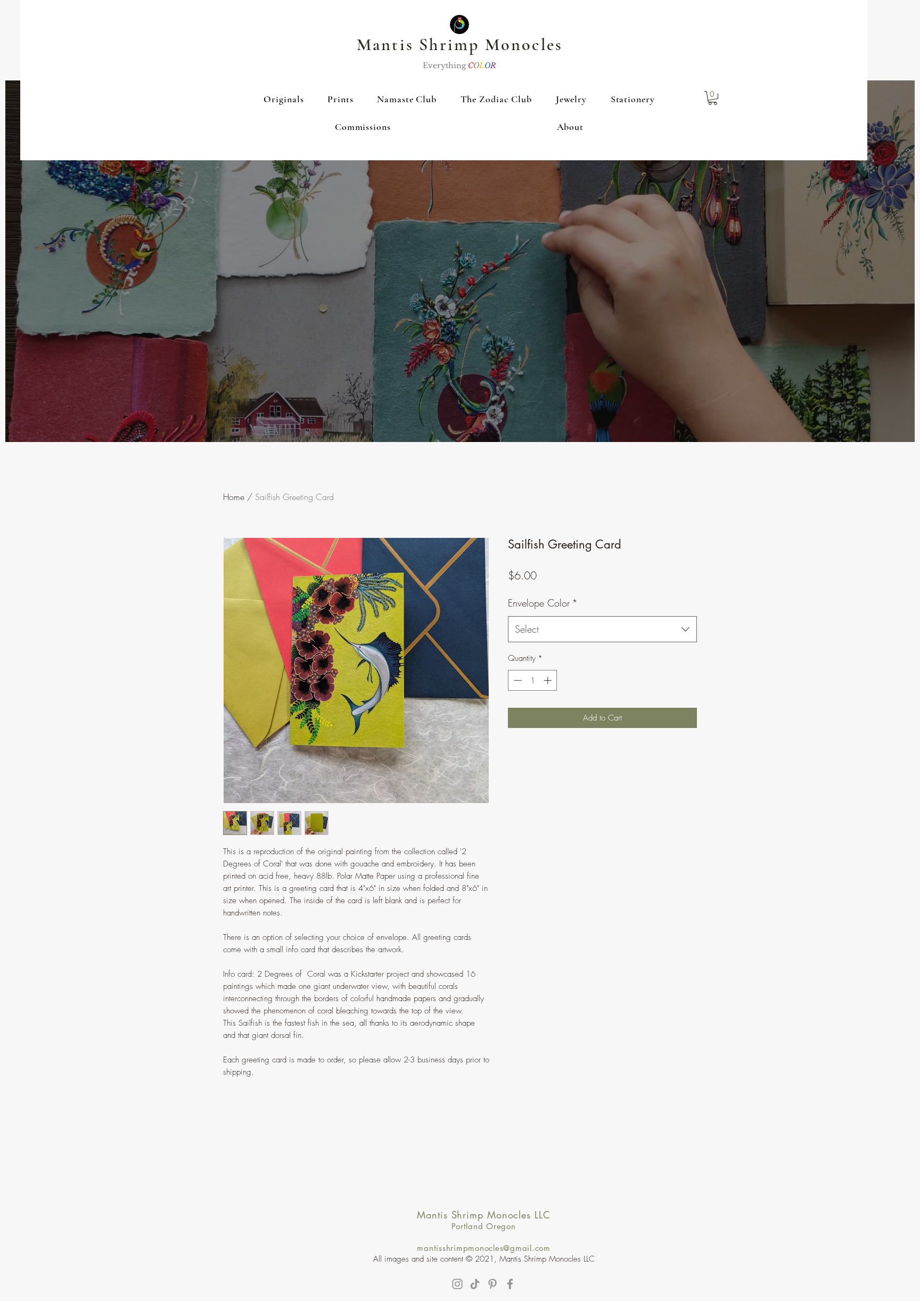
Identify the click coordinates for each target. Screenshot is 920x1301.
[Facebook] (510, 1284)
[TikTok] (475, 1284)
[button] (284, 99)
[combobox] (602, 629)
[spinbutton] (532, 680)
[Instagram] (457, 1284)
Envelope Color (543, 602)
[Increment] (548, 680)
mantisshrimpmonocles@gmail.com (484, 1248)
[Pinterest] (492, 1284)
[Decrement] (517, 680)
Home (233, 497)
